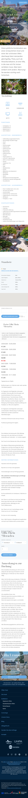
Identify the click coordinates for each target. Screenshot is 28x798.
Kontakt (3, 734)
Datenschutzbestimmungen (14, 764)
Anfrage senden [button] (23, 2)
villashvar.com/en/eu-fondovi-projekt (14, 788)
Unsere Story (5, 717)
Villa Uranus (11, 655)
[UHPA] (18, 742)
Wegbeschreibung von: (6, 308)
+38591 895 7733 (16, 761)
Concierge (4, 713)
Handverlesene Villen (9, 703)
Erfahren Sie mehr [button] (13, 677)
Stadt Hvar (13, 21)
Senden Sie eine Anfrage (9, 730)
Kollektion (4, 699)
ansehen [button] (14, 31)
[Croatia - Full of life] (9, 742)
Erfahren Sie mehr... (14, 7)
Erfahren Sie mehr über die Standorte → (10, 270)
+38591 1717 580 (6, 761)
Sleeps (2, 546)
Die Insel (4, 694)
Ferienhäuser (6, 706)
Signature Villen (7, 701)
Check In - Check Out (6, 539)
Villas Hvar (4, 690)
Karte (4, 708)
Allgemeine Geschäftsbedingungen (14, 763)
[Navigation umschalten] (2, 3)
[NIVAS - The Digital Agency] (26, 755)
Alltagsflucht (5, 726)
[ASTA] (14, 747)
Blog (2, 721)
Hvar (4, 659)
